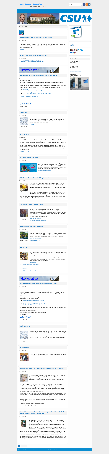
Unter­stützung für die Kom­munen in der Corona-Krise (32, 90)
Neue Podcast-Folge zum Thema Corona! (29, 157)
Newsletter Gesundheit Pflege (38, 11)
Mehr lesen (32, 124)
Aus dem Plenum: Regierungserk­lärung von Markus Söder (33, 300)
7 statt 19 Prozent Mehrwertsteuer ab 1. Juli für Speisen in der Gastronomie (37, 178)
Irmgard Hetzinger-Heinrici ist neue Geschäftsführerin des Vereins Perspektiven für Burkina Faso (42, 368)
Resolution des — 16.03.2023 (77, 42)
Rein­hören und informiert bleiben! (44, 170)
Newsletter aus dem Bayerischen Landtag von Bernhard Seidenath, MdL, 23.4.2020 (38, 283)
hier (42, 357)
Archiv (72, 44)
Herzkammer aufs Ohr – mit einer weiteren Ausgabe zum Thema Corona (36, 38)
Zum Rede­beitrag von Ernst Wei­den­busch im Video (29, 264)
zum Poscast (22, 49)
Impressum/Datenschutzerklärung (82, 11)
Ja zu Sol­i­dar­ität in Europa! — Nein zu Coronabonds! (32, 92)
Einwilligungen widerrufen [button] (52, 449)
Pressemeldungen (49, 11)
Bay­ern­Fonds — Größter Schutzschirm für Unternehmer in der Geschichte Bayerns (38, 301)
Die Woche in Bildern (24, 134)
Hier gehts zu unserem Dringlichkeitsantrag (38, 220)
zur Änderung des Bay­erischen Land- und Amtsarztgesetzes (32, 61)
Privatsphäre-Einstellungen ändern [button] (24, 449)
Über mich (66, 11)
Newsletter (27, 11)
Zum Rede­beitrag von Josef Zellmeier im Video (28, 270)
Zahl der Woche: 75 (24, 112)
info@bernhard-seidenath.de (75, 71)
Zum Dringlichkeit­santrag (35, 240)
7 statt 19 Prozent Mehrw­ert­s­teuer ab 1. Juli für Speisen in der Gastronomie (37, 93)
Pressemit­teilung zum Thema (35, 218)
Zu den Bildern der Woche (24, 151)
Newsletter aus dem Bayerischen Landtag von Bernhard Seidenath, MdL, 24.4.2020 (38, 75)
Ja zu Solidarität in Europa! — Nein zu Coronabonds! (31, 204)
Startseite (20, 11)
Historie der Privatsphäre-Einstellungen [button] (39, 449)
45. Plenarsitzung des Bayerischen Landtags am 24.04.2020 (33, 55)
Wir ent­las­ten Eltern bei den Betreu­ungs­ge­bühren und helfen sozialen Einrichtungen (38, 304)
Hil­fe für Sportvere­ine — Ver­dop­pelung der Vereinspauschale (34, 303)
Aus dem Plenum (26, 89)
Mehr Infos (32, 340)
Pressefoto (73, 45)
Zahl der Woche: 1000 (25, 326)
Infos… (72, 11)
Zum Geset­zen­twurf (33, 262)
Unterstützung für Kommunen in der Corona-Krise (31, 226)
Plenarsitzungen (59, 11)
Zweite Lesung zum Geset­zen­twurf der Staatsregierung (33, 60)
